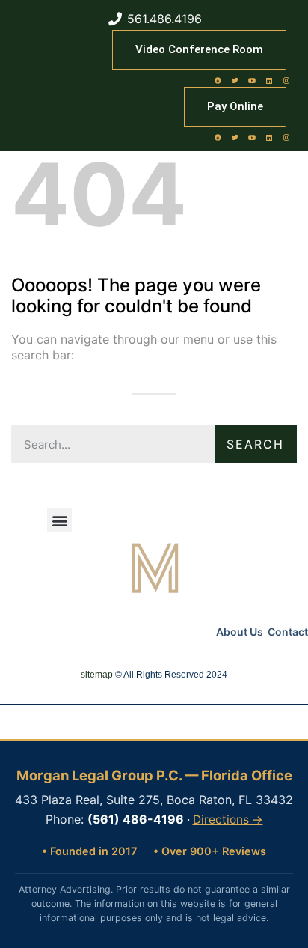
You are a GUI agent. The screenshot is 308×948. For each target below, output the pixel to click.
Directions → (228, 819)
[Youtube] (252, 80)
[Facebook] (217, 80)
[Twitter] (234, 80)
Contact (288, 631)
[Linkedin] (269, 80)
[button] (59, 520)
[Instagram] (286, 80)
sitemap (97, 674)
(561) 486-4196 (135, 819)
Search (255, 444)
